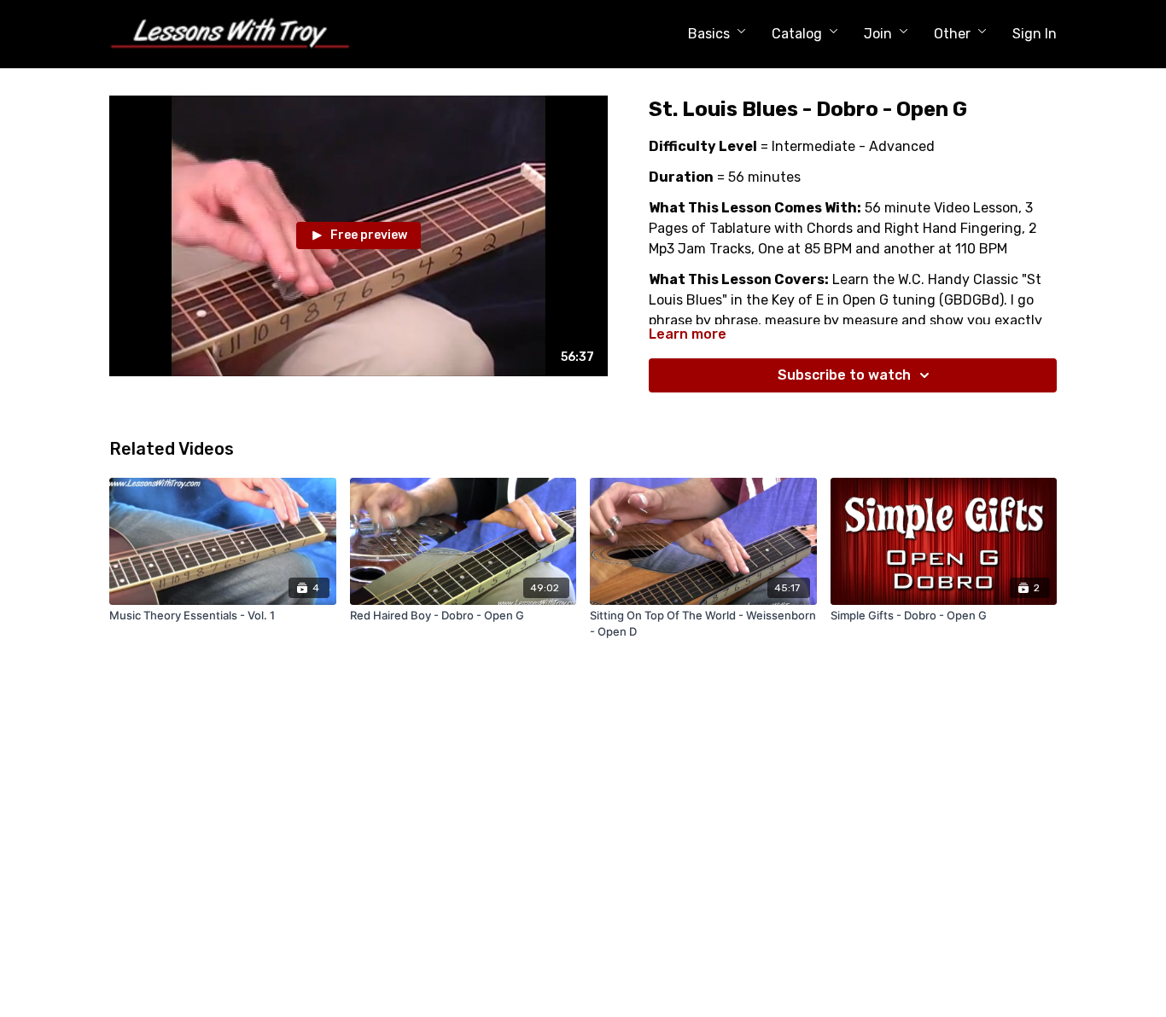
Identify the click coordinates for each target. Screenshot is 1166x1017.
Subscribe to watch (844, 375)
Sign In (1034, 34)
